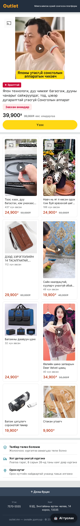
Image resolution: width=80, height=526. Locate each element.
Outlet (10, 6)
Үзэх (40, 125)
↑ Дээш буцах (40, 491)
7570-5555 (14, 506)
